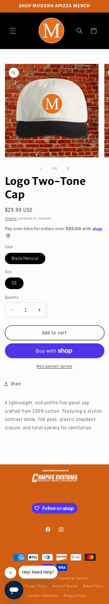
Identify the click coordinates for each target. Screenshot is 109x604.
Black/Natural (25, 258)
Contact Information (43, 595)
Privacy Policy (35, 586)
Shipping (11, 218)
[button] (13, 31)
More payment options (54, 366)
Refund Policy (93, 586)
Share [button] (16, 384)
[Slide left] (41, 168)
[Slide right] (68, 168)
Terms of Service (64, 586)
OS (14, 283)
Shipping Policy (75, 595)
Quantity (12, 297)
